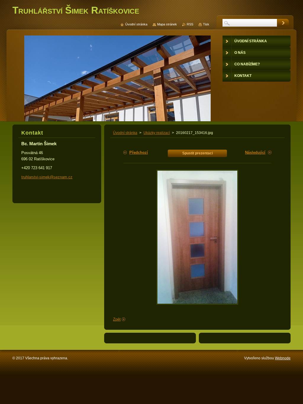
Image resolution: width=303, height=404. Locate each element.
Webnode (283, 358)
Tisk (206, 24)
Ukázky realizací (157, 133)
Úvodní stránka (125, 133)
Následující (255, 152)
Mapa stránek (167, 24)
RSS (190, 24)
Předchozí (138, 152)
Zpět (117, 319)
